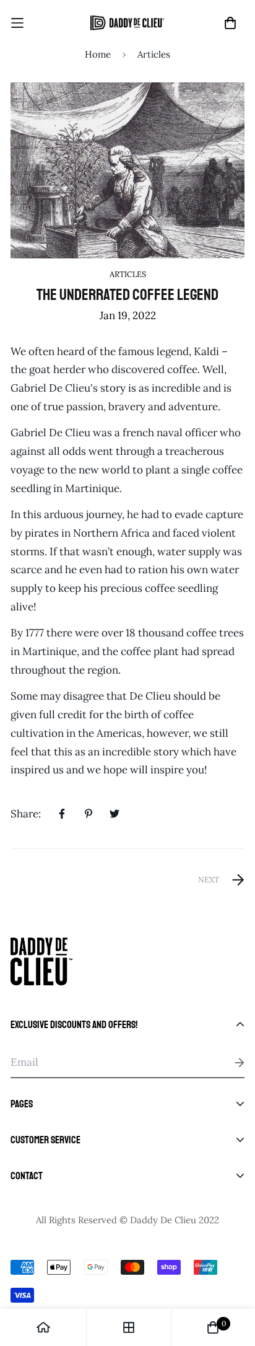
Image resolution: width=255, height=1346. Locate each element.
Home (98, 54)
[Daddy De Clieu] (127, 23)
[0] (213, 1327)
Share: (26, 813)
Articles (153, 54)
